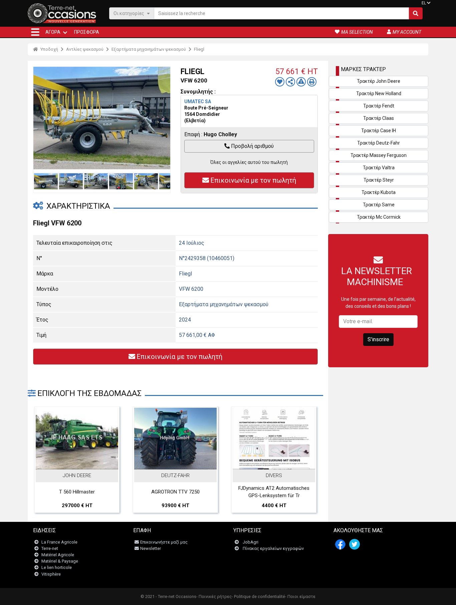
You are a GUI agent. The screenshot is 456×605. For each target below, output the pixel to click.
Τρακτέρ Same (379, 204)
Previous (40, 118)
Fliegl (199, 49)
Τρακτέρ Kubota (379, 192)
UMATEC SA (197, 101)
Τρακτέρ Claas (378, 118)
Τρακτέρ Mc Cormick (379, 217)
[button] (35, 32)
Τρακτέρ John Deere (378, 81)
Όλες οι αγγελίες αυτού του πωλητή (249, 162)
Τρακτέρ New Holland (378, 93)
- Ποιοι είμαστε (300, 596)
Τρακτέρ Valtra (379, 167)
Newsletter (150, 548)
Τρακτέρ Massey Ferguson (379, 155)
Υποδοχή (48, 49)
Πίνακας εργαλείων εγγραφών (273, 548)
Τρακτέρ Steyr (379, 180)
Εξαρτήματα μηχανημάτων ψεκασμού (148, 49)
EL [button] (424, 3)
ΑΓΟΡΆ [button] (52, 32)
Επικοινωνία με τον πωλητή (253, 180)
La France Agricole (59, 542)
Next (163, 118)
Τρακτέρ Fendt (378, 106)
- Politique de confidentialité (258, 596)
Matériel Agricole (57, 554)
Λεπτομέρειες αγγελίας (80, 462)
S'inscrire (378, 339)
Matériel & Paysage (59, 561)
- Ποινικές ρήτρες (214, 596)
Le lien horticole (56, 567)
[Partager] (290, 81)
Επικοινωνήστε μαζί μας (164, 542)
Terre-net (49, 548)
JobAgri (250, 542)
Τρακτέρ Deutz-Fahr (378, 143)
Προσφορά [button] (86, 32)
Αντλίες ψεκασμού (84, 49)
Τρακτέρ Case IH (378, 130)
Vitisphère (51, 574)
